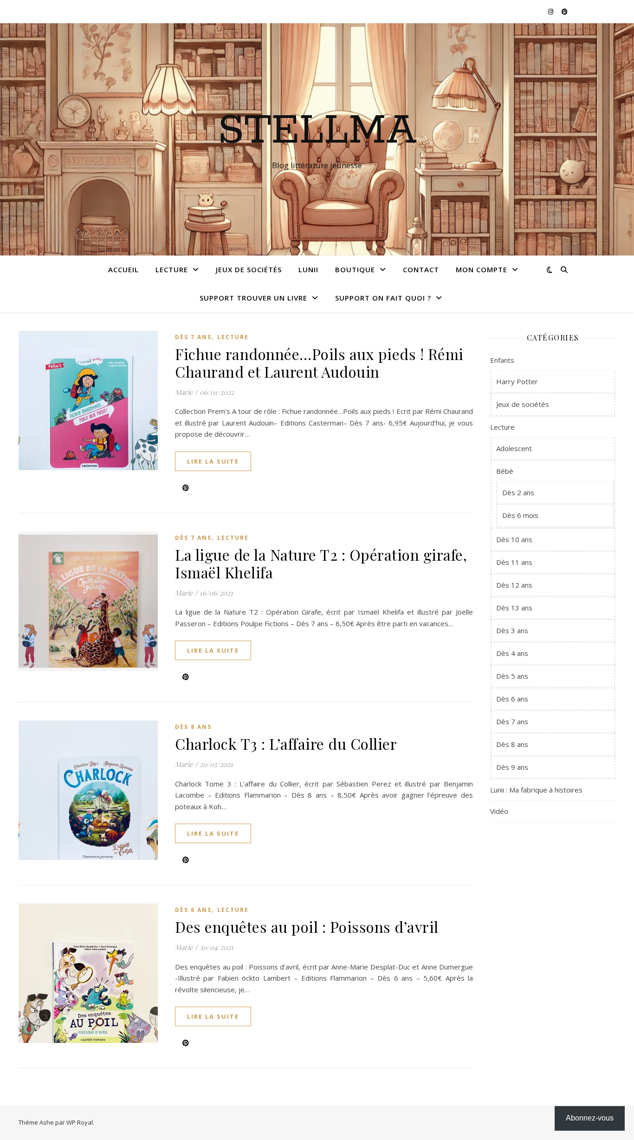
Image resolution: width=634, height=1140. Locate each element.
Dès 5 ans (512, 676)
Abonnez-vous (590, 1118)
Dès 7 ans (193, 337)
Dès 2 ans (518, 492)
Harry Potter (517, 381)
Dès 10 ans (514, 539)
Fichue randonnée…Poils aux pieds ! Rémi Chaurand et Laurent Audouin (319, 362)
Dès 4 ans (512, 653)
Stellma (317, 131)
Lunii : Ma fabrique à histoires (536, 789)
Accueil (123, 269)
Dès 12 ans (514, 585)
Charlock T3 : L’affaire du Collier (286, 743)
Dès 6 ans (193, 910)
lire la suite (213, 461)
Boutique (355, 269)
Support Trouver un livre (253, 297)
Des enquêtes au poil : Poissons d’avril (307, 927)
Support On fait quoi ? (383, 297)
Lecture (171, 269)
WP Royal (79, 1122)
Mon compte (481, 269)
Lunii (308, 269)
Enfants (502, 360)
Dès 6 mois (520, 515)
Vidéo (499, 811)
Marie (184, 392)
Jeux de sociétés (249, 269)
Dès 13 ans (514, 607)
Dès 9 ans (512, 767)
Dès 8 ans (193, 727)
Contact (421, 269)
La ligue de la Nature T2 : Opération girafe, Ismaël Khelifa (321, 563)
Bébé (504, 471)
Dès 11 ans (514, 562)
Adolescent (514, 448)
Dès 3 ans (512, 630)
